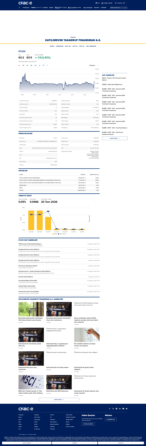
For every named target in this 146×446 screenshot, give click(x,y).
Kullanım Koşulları (70, 417)
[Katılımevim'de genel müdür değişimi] (87, 358)
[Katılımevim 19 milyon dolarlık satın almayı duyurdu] (87, 382)
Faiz (20, 429)
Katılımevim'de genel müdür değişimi (84, 368)
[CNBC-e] (25, 3)
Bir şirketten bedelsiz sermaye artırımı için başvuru (84, 345)
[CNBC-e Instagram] (116, 409)
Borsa (51, 7)
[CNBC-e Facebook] (110, 409)
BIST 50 (75, 46)
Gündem (103, 7)
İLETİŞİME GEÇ (111, 419)
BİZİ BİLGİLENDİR (88, 424)
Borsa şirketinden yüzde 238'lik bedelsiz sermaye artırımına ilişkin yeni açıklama (86, 320)
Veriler (36, 422)
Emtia (20, 426)
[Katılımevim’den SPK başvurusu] (59, 382)
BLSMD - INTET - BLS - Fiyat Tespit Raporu (114, 128)
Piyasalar (26, 7)
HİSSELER (73, 37)
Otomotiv (52, 419)
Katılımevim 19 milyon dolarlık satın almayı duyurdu (86, 392)
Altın (20, 422)
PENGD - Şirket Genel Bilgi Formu (112, 84)
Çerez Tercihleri (70, 426)
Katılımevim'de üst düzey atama (57, 367)
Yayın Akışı (37, 419)
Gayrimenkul (53, 422)
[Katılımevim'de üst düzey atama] (59, 358)
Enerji (35, 424)
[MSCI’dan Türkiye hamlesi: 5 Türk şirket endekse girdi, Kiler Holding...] (31, 382)
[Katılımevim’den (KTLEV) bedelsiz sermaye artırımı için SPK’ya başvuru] (87, 335)
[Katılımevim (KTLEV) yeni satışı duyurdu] (31, 358)
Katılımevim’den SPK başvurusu (57, 391)
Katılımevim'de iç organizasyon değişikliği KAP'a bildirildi (57, 345)
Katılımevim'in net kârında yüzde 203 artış (30, 345)
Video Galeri (69, 415)
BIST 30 (82, 46)
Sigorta (96, 7)
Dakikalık (92, 65)
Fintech (52, 415)
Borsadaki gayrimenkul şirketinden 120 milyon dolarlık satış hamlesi (31, 319)
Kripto (20, 424)
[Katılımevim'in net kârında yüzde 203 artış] (31, 335)
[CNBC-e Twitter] (113, 409)
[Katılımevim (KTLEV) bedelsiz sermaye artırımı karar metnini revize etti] (87, 309)
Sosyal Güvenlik (54, 424)
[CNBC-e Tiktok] (126, 409)
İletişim (68, 424)
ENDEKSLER (59, 46)
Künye (67, 422)
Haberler (36, 415)
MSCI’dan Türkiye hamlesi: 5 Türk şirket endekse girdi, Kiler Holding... (31, 392)
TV (51, 417)
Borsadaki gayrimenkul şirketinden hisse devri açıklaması (58, 319)
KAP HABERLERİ (91, 46)
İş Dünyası (37, 429)
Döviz (20, 419)
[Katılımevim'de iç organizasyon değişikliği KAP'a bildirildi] (59, 335)
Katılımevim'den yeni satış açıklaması (28, 368)
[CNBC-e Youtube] (123, 409)
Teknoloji (52, 429)
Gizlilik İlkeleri (69, 419)
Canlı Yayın (37, 417)
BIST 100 (68, 46)
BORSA (52, 46)
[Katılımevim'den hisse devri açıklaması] (59, 309)
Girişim (36, 426)
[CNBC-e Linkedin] (120, 409)
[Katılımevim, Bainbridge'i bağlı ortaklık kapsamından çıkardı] (31, 309)
